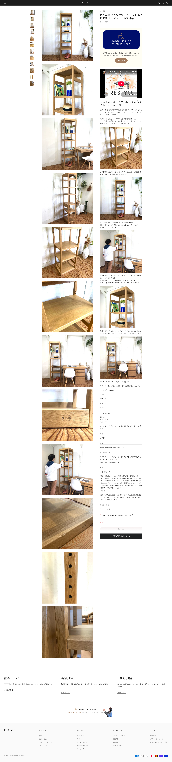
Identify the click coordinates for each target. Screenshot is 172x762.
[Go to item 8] (32, 57)
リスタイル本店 (105, 509)
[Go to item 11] (32, 77)
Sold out (121, 529)
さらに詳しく (8, 690)
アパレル (80, 739)
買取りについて (44, 746)
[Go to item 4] (32, 31)
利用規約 (153, 736)
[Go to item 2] (32, 18)
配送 (40, 736)
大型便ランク (105, 472)
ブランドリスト (82, 742)
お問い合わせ (129, 426)
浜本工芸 (103, 11)
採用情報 (116, 742)
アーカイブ (80, 749)
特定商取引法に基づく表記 (159, 742)
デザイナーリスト (83, 746)
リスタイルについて (119, 736)
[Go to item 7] (32, 51)
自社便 (103, 491)
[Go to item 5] (32, 38)
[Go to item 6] (32, 44)
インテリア (80, 736)
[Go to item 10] (32, 70)
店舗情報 (116, 739)
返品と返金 (43, 739)
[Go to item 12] (32, 83)
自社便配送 (136, 495)
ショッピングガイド (45, 742)
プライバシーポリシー (157, 739)
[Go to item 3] (32, 25)
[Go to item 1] (32, 12)
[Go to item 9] (32, 64)
